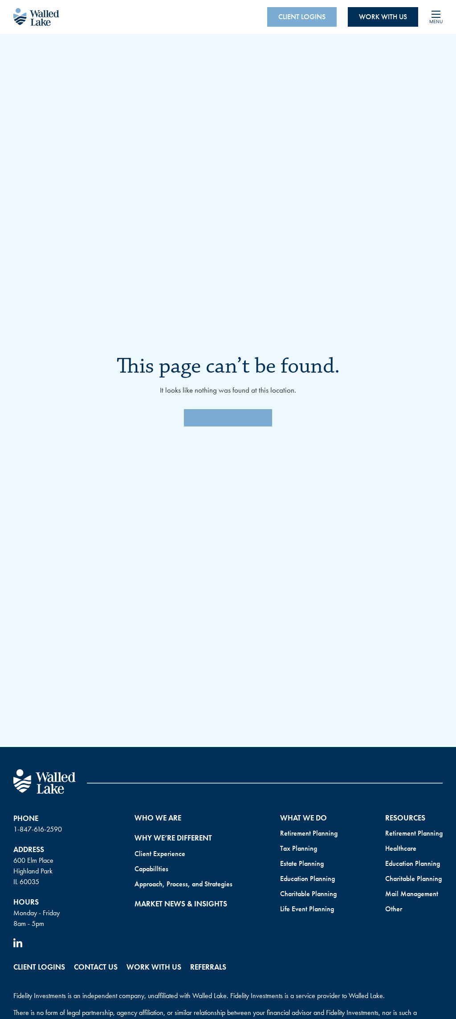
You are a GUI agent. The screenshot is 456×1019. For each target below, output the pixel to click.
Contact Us (96, 967)
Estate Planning (302, 863)
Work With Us (383, 16)
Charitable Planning (308, 893)
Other (393, 908)
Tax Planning (298, 848)
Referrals (208, 967)
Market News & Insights (180, 904)
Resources (405, 818)
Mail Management (411, 893)
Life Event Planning (307, 908)
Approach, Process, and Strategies (183, 884)
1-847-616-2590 (37, 829)
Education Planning (307, 878)
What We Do (303, 818)
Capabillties (151, 868)
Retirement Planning (309, 833)
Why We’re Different (173, 838)
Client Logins (302, 16)
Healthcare (400, 848)
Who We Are (157, 818)
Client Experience (159, 853)
